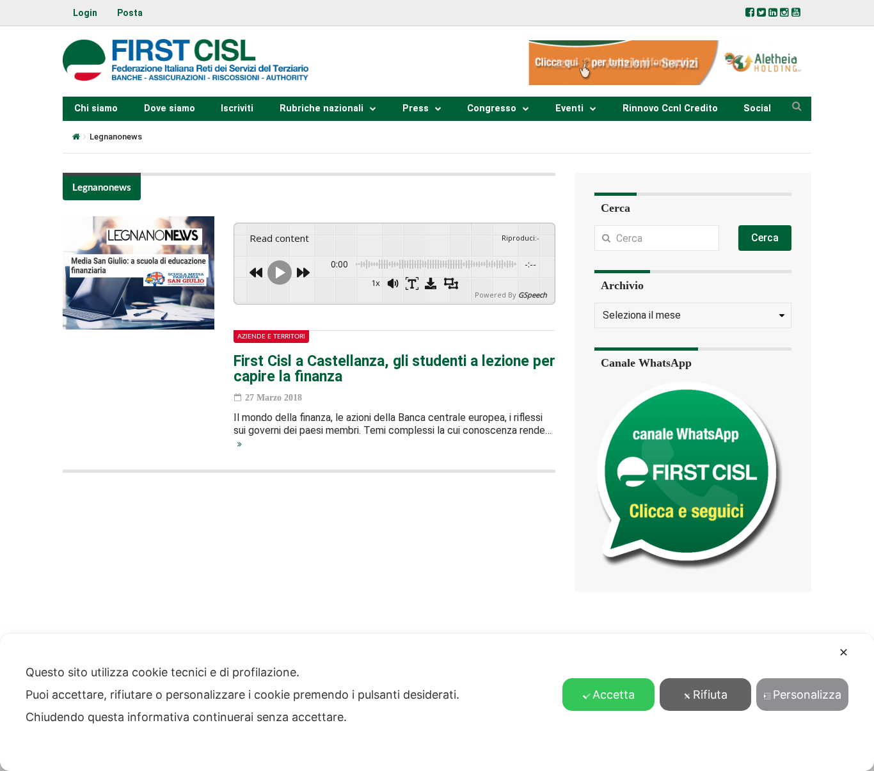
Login (85, 13)
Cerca (765, 238)
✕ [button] (843, 652)
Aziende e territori (271, 336)
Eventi (569, 108)
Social (757, 108)
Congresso (491, 108)
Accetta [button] (613, 694)
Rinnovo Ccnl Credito (670, 108)
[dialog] (437, 702)
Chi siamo (96, 108)
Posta (130, 13)
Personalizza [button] (807, 694)
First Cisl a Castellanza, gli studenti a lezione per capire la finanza (394, 369)
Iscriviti (237, 108)
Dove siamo (169, 108)
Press (415, 108)
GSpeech (532, 294)
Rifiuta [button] (710, 694)
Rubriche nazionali (321, 108)
